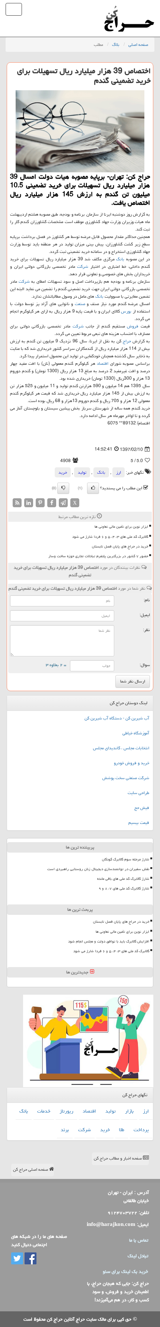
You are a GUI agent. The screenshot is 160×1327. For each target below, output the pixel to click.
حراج (127, 341)
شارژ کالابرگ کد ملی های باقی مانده (123, 878)
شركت (82, 266)
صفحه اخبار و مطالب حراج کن (118, 1158)
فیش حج (141, 807)
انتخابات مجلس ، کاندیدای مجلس (121, 748)
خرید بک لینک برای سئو (125, 1271)
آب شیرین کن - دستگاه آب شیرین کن (116, 718)
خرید (62, 472)
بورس (126, 311)
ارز (118, 472)
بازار (129, 1111)
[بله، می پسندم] (93, 488)
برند (65, 1130)
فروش (132, 326)
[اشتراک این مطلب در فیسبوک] (52, 503)
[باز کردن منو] (14, 9)
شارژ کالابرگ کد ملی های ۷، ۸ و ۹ (124, 888)
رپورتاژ (66, 1111)
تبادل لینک (138, 1255)
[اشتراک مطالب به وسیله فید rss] (17, 503)
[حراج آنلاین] (129, 9)
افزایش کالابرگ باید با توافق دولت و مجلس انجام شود (108, 941)
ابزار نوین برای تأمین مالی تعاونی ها (121, 526)
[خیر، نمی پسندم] (63, 488)
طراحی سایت (138, 792)
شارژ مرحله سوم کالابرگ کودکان (125, 859)
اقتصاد (102, 363)
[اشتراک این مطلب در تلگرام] (63, 503)
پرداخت (141, 1130)
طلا (121, 1130)
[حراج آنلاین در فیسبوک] (29, 1258)
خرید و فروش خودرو (131, 763)
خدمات (43, 1111)
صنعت (80, 303)
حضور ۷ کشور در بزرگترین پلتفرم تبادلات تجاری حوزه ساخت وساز (98, 556)
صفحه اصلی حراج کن (31, 1169)
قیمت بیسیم (138, 822)
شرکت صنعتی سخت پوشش (125, 778)
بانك (120, 259)
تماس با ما (138, 1240)
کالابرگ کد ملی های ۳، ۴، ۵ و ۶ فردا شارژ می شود (110, 536)
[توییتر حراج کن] (17, 1258)
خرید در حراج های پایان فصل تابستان (120, 546)
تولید (82, 472)
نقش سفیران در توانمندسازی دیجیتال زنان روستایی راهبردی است (98, 869)
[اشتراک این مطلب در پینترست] (40, 503)
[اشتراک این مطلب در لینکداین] (28, 503)
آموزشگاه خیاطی (135, 733)
